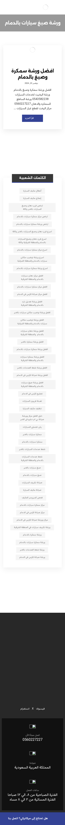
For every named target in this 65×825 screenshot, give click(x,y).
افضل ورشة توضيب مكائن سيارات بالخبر (32, 312)
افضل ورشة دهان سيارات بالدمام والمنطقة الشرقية (32, 332)
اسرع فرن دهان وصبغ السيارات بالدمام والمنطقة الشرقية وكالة (32, 240)
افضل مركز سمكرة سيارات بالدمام (32, 287)
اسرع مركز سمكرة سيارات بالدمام (32, 250)
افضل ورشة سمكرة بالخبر (32, 342)
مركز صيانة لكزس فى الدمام (32, 512)
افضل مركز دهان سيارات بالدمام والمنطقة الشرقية (32, 277)
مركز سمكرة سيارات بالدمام (32, 505)
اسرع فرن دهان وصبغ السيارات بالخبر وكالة (32, 231)
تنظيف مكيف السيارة (32, 408)
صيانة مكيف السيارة (32, 490)
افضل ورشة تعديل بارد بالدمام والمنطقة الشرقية (32, 303)
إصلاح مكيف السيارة (32, 198)
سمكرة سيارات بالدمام (32, 442)
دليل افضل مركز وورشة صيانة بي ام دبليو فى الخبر (32, 417)
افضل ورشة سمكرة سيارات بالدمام (32, 349)
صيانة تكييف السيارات (32, 482)
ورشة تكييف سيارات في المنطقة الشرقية (32, 527)
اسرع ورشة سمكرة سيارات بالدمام (32, 268)
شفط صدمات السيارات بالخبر (32, 449)
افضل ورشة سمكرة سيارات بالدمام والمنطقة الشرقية (32, 358)
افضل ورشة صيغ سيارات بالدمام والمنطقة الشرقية (32, 384)
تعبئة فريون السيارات (32, 401)
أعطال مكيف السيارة (32, 191)
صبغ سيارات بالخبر (32, 467)
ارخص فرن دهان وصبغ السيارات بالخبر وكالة (32, 207)
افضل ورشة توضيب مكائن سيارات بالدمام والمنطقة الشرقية (32, 321)
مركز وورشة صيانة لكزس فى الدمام (32, 520)
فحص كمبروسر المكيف (32, 497)
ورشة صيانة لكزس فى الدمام (32, 557)
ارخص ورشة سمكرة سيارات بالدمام (32, 224)
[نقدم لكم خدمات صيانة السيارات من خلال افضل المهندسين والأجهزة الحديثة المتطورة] (45, 7)
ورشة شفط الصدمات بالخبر (32, 550)
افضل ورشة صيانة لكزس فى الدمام (32, 375)
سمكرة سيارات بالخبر (32, 434)
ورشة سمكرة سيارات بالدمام (32, 542)
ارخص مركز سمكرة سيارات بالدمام (32, 216)
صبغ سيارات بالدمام (32, 475)
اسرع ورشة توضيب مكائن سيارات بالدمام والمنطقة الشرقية (32, 259)
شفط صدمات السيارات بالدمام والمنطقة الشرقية (32, 458)
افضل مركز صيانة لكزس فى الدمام (32, 294)
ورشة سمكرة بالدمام (32, 534)
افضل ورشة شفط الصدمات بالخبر (32, 367)
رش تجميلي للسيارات (32, 427)
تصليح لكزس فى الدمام (32, 393)
